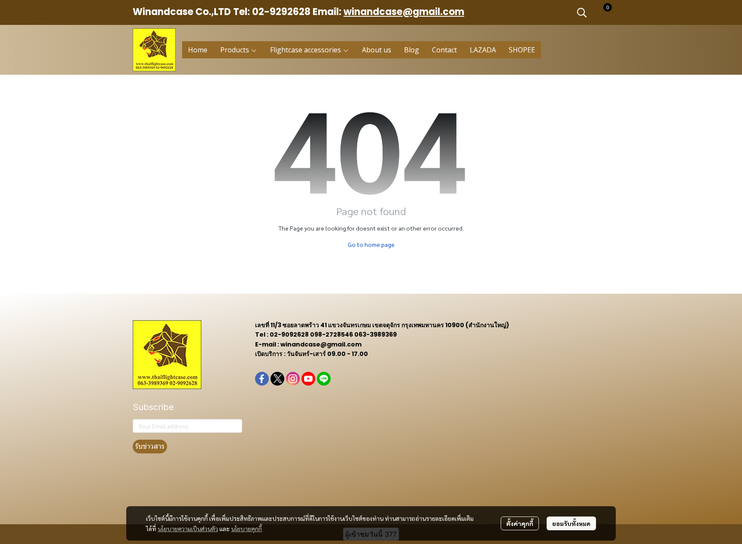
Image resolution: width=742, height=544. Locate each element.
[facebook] (262, 379)
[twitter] (277, 379)
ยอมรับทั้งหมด (571, 523)
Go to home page (371, 244)
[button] (582, 12)
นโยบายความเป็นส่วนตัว (188, 528)
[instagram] (293, 379)
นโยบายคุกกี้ (246, 528)
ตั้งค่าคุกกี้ (519, 523)
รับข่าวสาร (149, 446)
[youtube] (308, 379)
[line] (324, 379)
